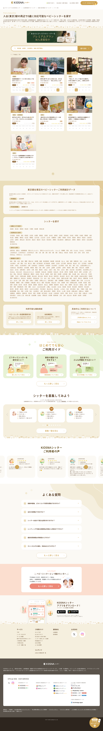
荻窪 (66, 265)
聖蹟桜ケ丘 (17, 278)
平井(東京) (43, 289)
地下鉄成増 (47, 263)
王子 (79, 263)
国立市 (34, 239)
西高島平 (56, 284)
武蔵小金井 (75, 291)
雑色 (71, 278)
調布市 (79, 237)
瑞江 (31, 291)
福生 (78, 289)
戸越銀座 (27, 282)
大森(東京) (41, 265)
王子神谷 (84, 263)
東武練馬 (12, 282)
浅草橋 (36, 261)
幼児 (75, 252)
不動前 (82, 289)
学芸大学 (81, 267)
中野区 (76, 235)
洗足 (49, 278)
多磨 (56, 280)
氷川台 (59, 286)
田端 (27, 280)
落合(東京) (20, 267)
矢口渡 (50, 293)
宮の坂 (68, 291)
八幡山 (48, 286)
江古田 (58, 263)
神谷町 (69, 267)
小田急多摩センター (85, 265)
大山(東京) (54, 265)
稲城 (89, 261)
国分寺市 (28, 239)
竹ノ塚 (91, 278)
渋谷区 (71, 235)
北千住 (16, 269)
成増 (89, 282)
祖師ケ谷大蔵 (64, 278)
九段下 (50, 269)
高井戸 (75, 278)
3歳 (46, 252)
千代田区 (12, 235)
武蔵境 (86, 291)
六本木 (90, 293)
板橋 (71, 261)
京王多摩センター (88, 269)
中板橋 (63, 282)
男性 (67, 250)
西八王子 (76, 284)
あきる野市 (90, 239)
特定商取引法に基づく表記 (9, 711)
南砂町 (54, 291)
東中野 (16, 289)
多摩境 (36, 280)
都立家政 (47, 282)
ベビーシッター (50, 20)
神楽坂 (32, 267)
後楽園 (71, 271)
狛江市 (43, 239)
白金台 (39, 295)
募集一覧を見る (51, 431)
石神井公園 (23, 276)
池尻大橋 (57, 261)
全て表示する (13, 243)
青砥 (15, 261)
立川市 (48, 237)
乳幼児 (71, 252)
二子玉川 (62, 289)
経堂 (36, 269)
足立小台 (69, 295)
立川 (11, 280)
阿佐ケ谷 (31, 261)
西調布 (70, 284)
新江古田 (34, 276)
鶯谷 (22, 263)
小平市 (12, 239)
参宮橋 (59, 274)
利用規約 (11, 709)
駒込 (15, 274)
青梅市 (64, 237)
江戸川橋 (63, 263)
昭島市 (74, 237)
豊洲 (43, 282)
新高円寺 (56, 276)
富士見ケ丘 (50, 289)
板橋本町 (76, 261)
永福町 (53, 263)
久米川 (63, 269)
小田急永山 (13, 267)
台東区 (36, 235)
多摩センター (43, 280)
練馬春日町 (20, 286)
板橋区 (16, 237)
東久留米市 (60, 239)
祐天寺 (62, 293)
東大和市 (49, 239)
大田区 (60, 235)
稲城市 (79, 239)
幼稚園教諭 (24, 250)
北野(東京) (22, 269)
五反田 (37, 274)
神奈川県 (41, 228)
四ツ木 (71, 293)
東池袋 (64, 286)
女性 (71, 250)
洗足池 (53, 278)
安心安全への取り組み (62, 3)
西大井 (20, 284)
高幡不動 (85, 278)
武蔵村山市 (68, 239)
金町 (44, 267)
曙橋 (26, 261)
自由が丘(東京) (83, 276)
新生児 (66, 252)
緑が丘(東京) (47, 291)
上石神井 (58, 267)
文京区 (31, 235)
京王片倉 (72, 269)
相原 (11, 261)
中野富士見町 (73, 282)
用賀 (66, 293)
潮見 (70, 274)
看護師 (63, 250)
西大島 (25, 284)
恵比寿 (75, 263)
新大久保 (40, 276)
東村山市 (22, 239)
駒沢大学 (19, 274)
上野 (18, 263)
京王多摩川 (79, 269)
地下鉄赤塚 (40, 263)
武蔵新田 (12, 293)
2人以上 (76, 250)
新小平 (68, 276)
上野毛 (64, 267)
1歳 (40, 252)
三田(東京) (36, 291)
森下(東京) (44, 293)
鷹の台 (80, 278)
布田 (67, 289)
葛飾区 (31, 237)
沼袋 (86, 284)
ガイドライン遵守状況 (65, 709)
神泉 (72, 276)
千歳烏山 (67, 280)
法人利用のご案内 (74, 3)
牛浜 (25, 263)
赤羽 (18, 261)
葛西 (36, 267)
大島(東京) (34, 265)
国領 (80, 271)
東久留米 (74, 286)
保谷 (90, 289)
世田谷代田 (36, 278)
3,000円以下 (30, 252)
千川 (41, 278)
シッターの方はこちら (88, 3)
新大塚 (46, 276)
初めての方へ (51, 3)
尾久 (70, 265)
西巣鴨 (51, 284)
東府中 (26, 289)
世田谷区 (66, 235)
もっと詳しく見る (51, 555)
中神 (67, 282)
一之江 (85, 261)
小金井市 (89, 237)
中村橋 (80, 282)
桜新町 (47, 274)
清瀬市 (54, 239)
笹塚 (51, 274)
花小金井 (54, 286)
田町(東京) (51, 280)
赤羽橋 (50, 295)
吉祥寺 (28, 269)
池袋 (67, 261)
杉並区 (81, 235)
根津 (11, 286)
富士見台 (56, 289)
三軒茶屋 (65, 274)
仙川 (45, 278)
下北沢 (16, 276)
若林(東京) (13, 295)
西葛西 (35, 284)
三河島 (26, 291)
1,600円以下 (13, 252)
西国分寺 (40, 284)
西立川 (62, 284)
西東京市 (12, 241)
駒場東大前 (26, 274)
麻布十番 (27, 295)
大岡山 (16, 265)
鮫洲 (55, 274)
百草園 (38, 293)
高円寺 (66, 271)
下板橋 (12, 276)
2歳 (43, 252)
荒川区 (12, 237)
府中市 (69, 237)
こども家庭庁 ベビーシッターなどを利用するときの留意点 (83, 709)
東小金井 (86, 286)
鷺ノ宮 (42, 274)
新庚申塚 (55, 295)
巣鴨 (11, 278)
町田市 (84, 237)
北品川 (12, 269)
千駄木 (58, 278)
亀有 (73, 267)
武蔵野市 (54, 237)
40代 (87, 252)
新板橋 (29, 276)
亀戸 (77, 267)
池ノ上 (63, 261)
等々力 (38, 282)
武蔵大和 (24, 293)
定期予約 (12, 250)
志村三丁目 (84, 274)
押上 (78, 265)
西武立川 (23, 278)
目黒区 (56, 235)
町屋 (22, 291)
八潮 (64, 295)
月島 (81, 280)
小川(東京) (61, 265)
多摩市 (74, 239)
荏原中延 (69, 263)
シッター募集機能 (61, 401)
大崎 (29, 265)
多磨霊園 (61, 280)
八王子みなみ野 (41, 286)
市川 (81, 261)
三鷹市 (59, 237)
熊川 (58, 269)
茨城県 (12, 228)
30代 (83, 252)
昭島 (22, 261)
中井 (59, 282)
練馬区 (21, 237)
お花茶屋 (26, 267)
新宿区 (26, 235)
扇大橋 (74, 295)
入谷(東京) (13, 263)
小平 (90, 271)
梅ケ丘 (30, 263)
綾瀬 (41, 261)
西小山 (46, 284)
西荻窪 (30, 284)
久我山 (45, 269)
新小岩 (50, 276)
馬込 (18, 291)
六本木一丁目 (20, 295)
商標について (19, 711)
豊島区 (86, 235)
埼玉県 (26, 228)
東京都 (36, 228)
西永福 (15, 284)
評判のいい (19, 254)
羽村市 (83, 239)
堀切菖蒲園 (13, 291)
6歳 (56, 252)
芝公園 (74, 274)
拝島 (26, 286)
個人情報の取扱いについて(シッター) (22, 709)
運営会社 (5, 709)
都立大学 (54, 282)
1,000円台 (88, 250)
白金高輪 (33, 295)
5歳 (53, 252)
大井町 (12, 265)
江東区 (46, 235)
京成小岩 (43, 271)
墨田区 (41, 235)
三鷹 (41, 291)
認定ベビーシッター (33, 250)
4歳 (50, 252)
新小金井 (62, 276)
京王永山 (12, 271)
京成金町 (37, 271)
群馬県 (21, 228)
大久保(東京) (23, 265)
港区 (22, 235)
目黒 (34, 293)
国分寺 (76, 271)
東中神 (12, 289)
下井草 (90, 274)
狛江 (11, 274)
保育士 (18, 250)
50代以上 (12, 254)
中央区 (18, 235)
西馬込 (81, 284)
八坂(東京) (56, 293)
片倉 (40, 267)
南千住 (58, 291)
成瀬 (11, 284)
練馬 (15, 286)
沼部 (89, 284)
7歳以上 (61, 252)
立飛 (20, 280)
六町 (60, 295)
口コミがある (27, 254)
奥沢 (74, 265)
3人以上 (81, 250)
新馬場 (76, 276)
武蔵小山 (81, 291)
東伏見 (21, 289)
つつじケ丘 (87, 280)
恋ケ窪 (61, 271)
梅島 (34, 263)
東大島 (69, 286)
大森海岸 (47, 265)
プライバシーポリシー (53, 709)
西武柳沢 (29, 278)
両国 (80, 293)
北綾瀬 (87, 267)
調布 (78, 280)
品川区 (51, 235)
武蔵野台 (18, 293)
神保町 (90, 276)
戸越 (22, 282)
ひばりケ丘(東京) (34, 289)
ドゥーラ (57, 250)
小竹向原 (85, 271)
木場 (33, 269)
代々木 (76, 293)
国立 (55, 269)
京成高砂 (50, 271)
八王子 (34, 286)
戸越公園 (33, 282)
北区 (90, 235)
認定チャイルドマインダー (47, 250)
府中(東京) (73, 289)
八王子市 (43, 237)
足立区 (26, 237)
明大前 (30, 293)
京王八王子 (19, 271)
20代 (79, 252)
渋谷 (78, 274)
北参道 (84, 295)
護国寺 (32, 274)
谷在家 (79, 295)
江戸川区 (36, 237)
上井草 (48, 267)
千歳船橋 (73, 280)
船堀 (87, 289)
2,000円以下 (22, 252)
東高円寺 (80, 286)
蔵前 (67, 269)
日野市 (16, 239)
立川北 (15, 280)
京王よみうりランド (28, 271)
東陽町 (18, 282)
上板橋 (53, 267)
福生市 (38, 239)
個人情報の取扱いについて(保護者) (39, 709)
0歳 (36, 252)
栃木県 (16, 228)
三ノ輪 (63, 291)
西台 (66, 284)
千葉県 (31, 228)
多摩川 (31, 280)
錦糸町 (41, 269)
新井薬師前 (46, 261)
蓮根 (29, 286)
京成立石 (56, 271)
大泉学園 (90, 263)
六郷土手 (85, 293)
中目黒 (85, 282)
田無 (23, 280)
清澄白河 (44, 295)
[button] (43, 425)
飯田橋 (52, 261)
